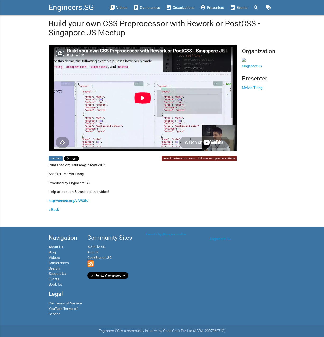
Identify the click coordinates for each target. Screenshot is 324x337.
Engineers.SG (71, 7)
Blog (52, 252)
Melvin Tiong (252, 88)
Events (54, 279)
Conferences (59, 263)
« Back (54, 209)
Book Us (55, 284)
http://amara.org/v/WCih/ (68, 201)
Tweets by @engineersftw (165, 234)
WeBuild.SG (96, 247)
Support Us (57, 273)
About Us (56, 247)
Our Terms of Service (65, 303)
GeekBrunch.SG (99, 258)
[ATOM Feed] (90, 266)
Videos (54, 258)
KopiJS (92, 252)
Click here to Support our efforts (216, 158)
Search (54, 268)
